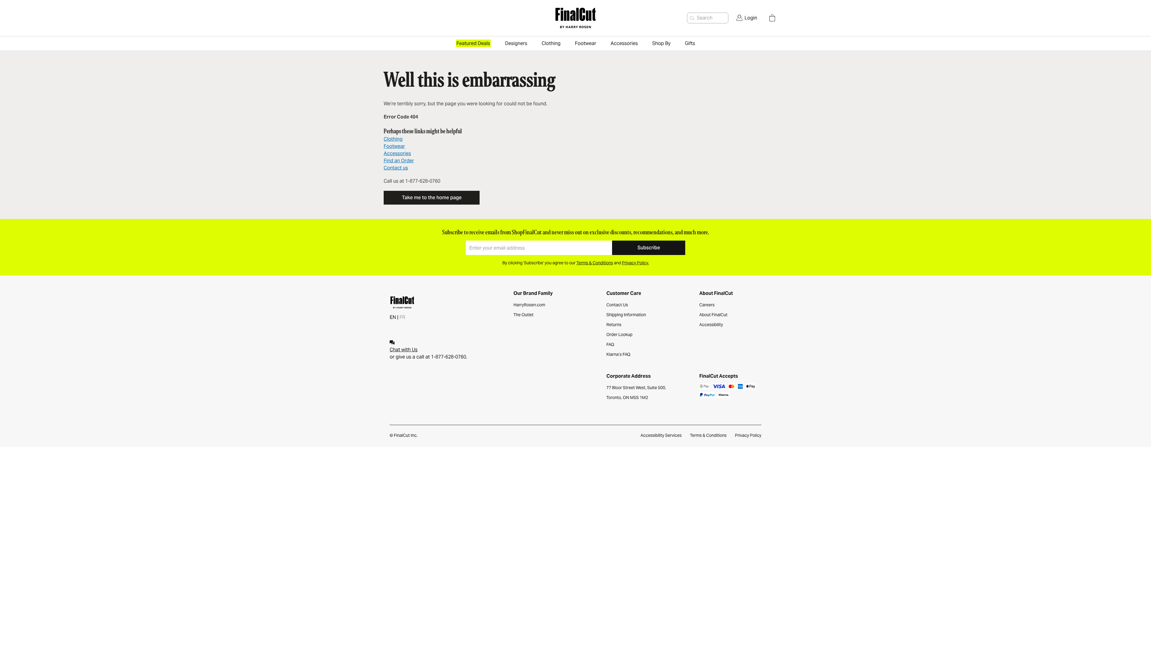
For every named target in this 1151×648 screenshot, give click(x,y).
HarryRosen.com (529, 305)
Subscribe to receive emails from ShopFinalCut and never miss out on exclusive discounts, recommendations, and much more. (575, 232)
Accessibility (711, 324)
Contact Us (617, 305)
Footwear (394, 146)
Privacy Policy (748, 435)
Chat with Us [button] (404, 349)
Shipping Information (626, 314)
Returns (613, 324)
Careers (707, 305)
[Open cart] (772, 18)
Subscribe (649, 247)
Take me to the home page (432, 197)
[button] (692, 18)
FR (402, 317)
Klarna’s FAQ (618, 354)
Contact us (396, 168)
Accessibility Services (661, 435)
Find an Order (399, 161)
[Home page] (575, 18)
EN (393, 317)
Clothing (393, 139)
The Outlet (523, 314)
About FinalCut (713, 314)
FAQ (610, 344)
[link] (746, 18)
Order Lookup (619, 334)
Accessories (397, 153)
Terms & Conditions (708, 435)
